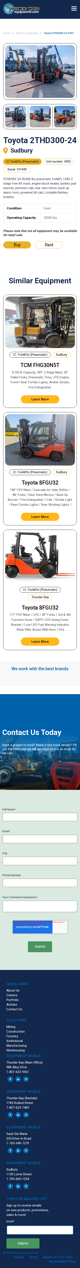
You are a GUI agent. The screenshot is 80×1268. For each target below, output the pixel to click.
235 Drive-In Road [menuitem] (18, 1138)
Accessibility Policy (62, 1261)
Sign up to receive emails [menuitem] (23, 1205)
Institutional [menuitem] (14, 1041)
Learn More (40, 399)
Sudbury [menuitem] (12, 1169)
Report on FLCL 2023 (58, 1257)
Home (6, 33)
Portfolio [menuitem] (12, 1000)
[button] (23, 9)
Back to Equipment (27, 33)
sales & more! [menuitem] (16, 1215)
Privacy (19, 1257)
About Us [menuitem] (12, 990)
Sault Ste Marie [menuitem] (17, 1134)
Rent (49, 244)
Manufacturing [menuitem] (16, 1046)
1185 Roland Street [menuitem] (19, 1103)
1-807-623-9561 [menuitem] (17, 1072)
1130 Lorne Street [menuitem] (19, 1174)
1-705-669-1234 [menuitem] (17, 1179)
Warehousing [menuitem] (15, 1050)
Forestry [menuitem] (12, 1036)
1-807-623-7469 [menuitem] (17, 1107)
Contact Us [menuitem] (14, 1009)
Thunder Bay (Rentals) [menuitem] (21, 1098)
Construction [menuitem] (15, 1031)
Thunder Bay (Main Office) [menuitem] (24, 1062)
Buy (17, 244)
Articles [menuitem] (11, 1004)
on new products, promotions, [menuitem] (27, 1210)
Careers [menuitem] (11, 995)
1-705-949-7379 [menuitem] (17, 1143)
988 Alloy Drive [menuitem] (16, 1067)
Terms (33, 1257)
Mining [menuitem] (10, 1027)
